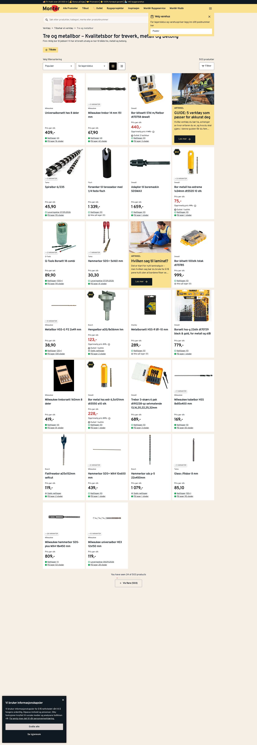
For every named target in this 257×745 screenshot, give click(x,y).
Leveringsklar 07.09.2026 (59, 212)
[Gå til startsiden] (51, 8)
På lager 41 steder (98, 284)
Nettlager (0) (139, 138)
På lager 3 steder (141, 141)
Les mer (183, 139)
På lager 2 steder (98, 354)
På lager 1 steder (141, 215)
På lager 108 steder (56, 354)
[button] (59, 66)
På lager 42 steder (98, 141)
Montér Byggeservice (154, 8)
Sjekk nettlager (97, 351)
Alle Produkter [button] (70, 8)
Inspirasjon (133, 8)
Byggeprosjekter (115, 8)
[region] (34, 719)
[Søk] (45, 20)
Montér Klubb (177, 8)
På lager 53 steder (55, 565)
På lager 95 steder (55, 215)
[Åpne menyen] (210, 8)
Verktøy (47, 28)
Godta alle (34, 726)
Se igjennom (34, 734)
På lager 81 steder (55, 428)
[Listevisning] (121, 66)
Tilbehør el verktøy (63, 28)
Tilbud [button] (85, 8)
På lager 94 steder (55, 284)
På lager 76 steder (55, 141)
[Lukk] (63, 700)
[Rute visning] (113, 66)
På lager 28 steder (98, 565)
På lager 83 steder (185, 428)
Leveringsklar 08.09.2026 (102, 562)
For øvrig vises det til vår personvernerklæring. (32, 718)
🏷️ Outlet (98, 8)
